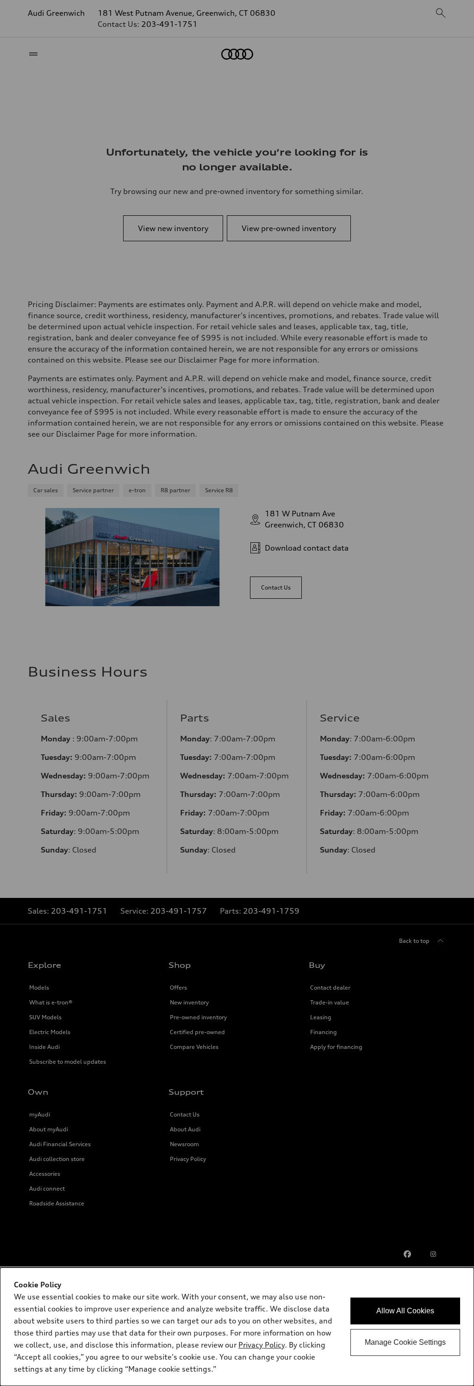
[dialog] (237, 1326)
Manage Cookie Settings (405, 1342)
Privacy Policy (261, 1344)
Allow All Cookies (405, 1311)
